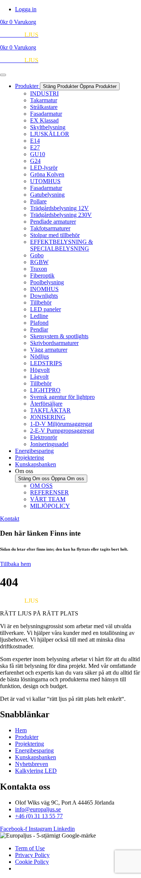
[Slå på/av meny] (3, 75)
